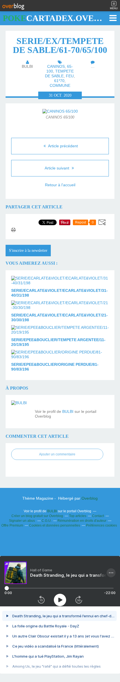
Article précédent (62, 146)
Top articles (77, 516)
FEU (70, 76)
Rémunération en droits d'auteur (81, 521)
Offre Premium (12, 525)
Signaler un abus (22, 521)
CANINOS (56, 66)
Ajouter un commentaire (57, 454)
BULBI (67, 411)
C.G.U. (47, 521)
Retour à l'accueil (60, 185)
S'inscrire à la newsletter (28, 250)
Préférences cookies (101, 525)
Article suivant (57, 168)
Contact (98, 516)
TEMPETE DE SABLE (59, 73)
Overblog (89, 498)
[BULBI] (21, 410)
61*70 (59, 80)
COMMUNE (60, 85)
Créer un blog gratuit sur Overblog (37, 516)
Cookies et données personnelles (54, 525)
